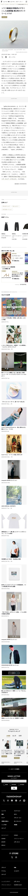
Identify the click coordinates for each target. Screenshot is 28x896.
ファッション (12, 4)
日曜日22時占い (5, 821)
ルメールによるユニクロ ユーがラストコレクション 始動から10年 (6, 752)
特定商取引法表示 (18, 884)
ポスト (15, 814)
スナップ (3, 828)
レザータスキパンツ (6, 235)
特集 (9, 1)
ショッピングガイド (5, 881)
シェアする (13, 57)
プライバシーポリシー (19, 838)
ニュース (5, 1)
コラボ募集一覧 (6, 268)
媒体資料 (3, 841)
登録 (14, 788)
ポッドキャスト (17, 821)
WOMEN (14, 784)
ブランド (3, 867)
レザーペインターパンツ (16, 236)
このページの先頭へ (15, 769)
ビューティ (12, 1)
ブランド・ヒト (22, 1)
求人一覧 (12, 250)
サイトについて (4, 835)
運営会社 (3, 845)
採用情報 (3, 838)
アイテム (3, 871)
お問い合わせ (17, 841)
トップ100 (3, 824)
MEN (6, 784)
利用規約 (16, 835)
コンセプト (16, 871)
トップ (2, 4)
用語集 (15, 824)
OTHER (22, 784)
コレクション (17, 810)
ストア (17, 1)
